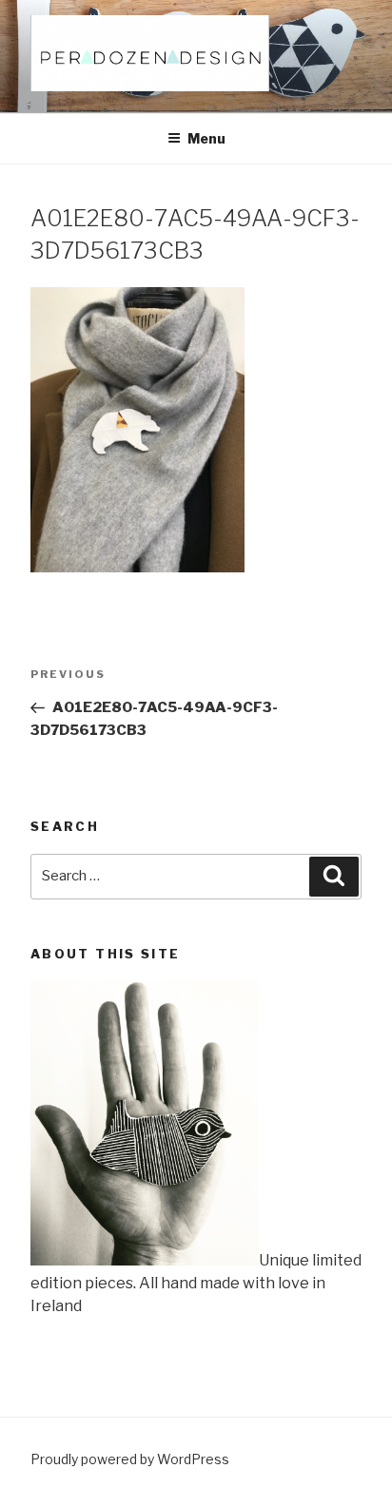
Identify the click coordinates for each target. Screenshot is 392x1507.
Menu (206, 138)
